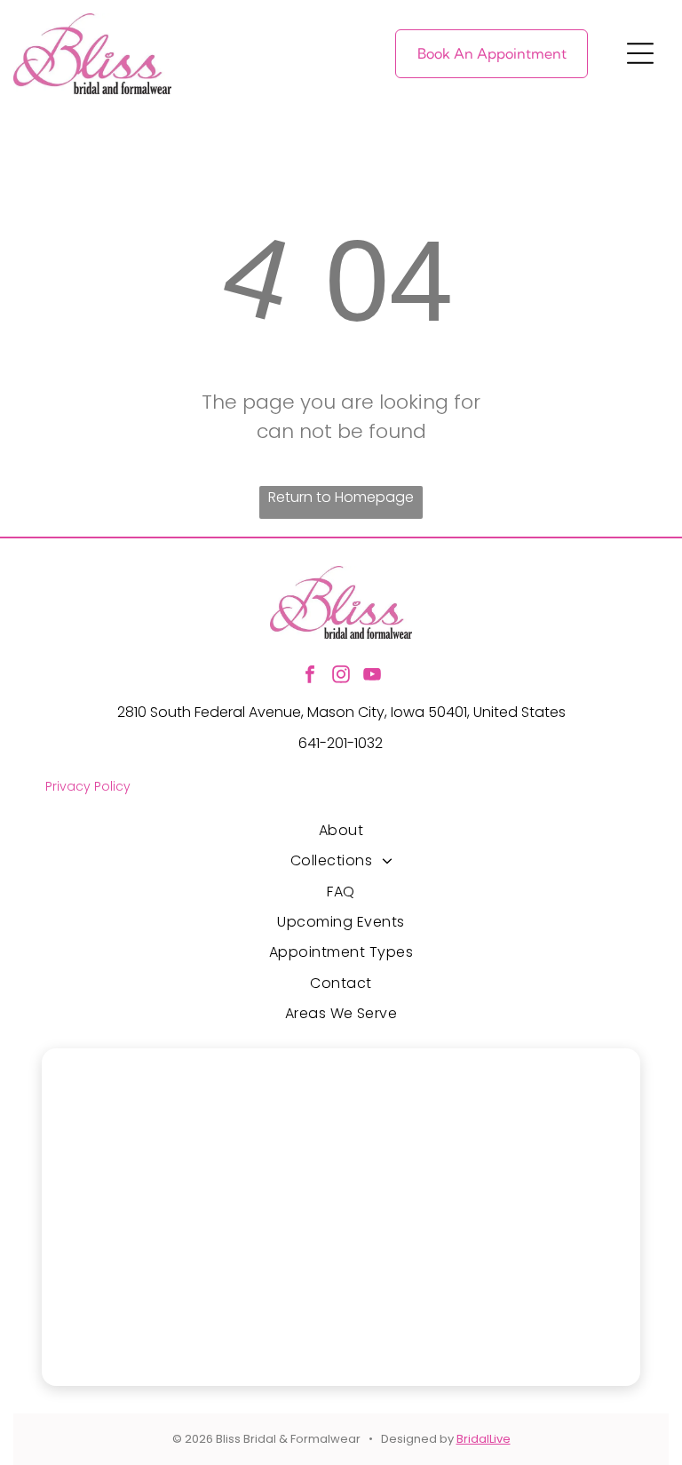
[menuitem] (341, 831)
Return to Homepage (341, 497)
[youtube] (372, 676)
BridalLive (483, 1438)
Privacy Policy (88, 786)
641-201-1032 (340, 743)
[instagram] (341, 676)
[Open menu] (640, 53)
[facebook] (310, 676)
